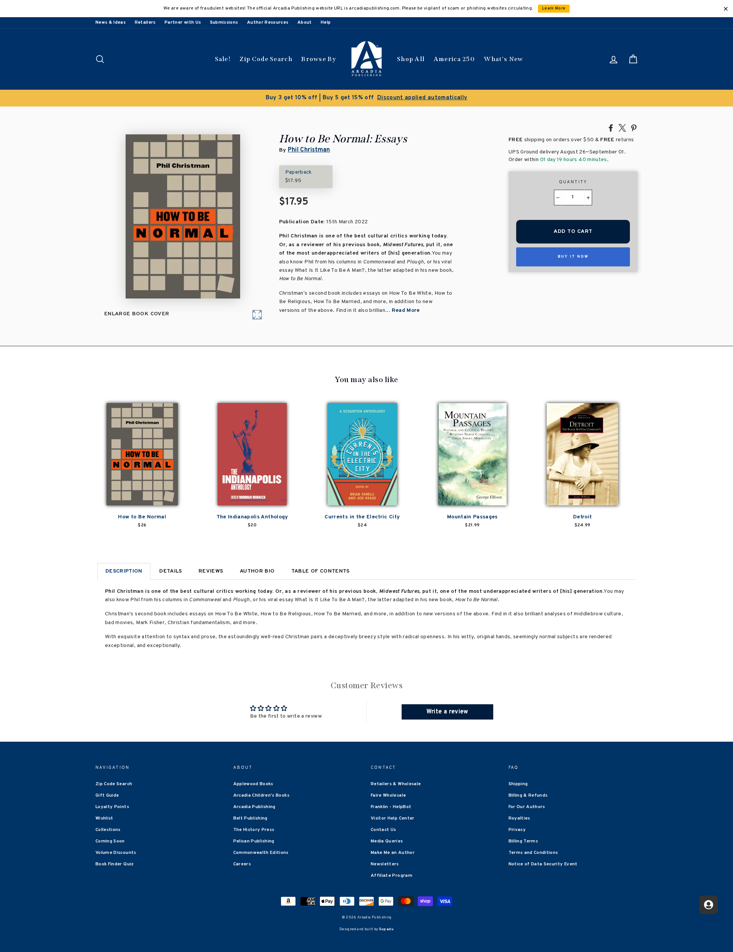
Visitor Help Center (393, 818)
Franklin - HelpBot (391, 807)
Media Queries (387, 841)
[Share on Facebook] (611, 127)
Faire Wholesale (388, 795)
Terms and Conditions (533, 853)
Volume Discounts (115, 853)
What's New (503, 59)
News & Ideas (110, 22)
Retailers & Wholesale (396, 784)
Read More (406, 310)
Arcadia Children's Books (261, 795)
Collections (108, 830)
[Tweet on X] (622, 127)
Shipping (518, 784)
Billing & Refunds (528, 795)
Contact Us (383, 830)
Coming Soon (110, 841)
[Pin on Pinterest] (634, 127)
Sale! (223, 59)
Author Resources (268, 22)
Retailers (145, 22)
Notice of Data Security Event (543, 864)
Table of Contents (320, 571)
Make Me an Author (393, 853)
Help (326, 22)
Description (123, 571)
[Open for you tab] (708, 905)
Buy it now (573, 256)
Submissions (224, 22)
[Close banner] (725, 8)
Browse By (318, 59)
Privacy (517, 830)
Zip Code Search (265, 59)
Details (170, 571)
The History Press (253, 830)
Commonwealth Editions (261, 853)
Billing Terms (523, 841)
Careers (242, 864)
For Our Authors (527, 807)
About (304, 22)
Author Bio (257, 571)
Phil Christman (309, 150)
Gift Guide (107, 795)
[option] (366, 98)
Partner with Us (183, 22)
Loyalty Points (112, 807)
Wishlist (104, 818)
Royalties (519, 818)
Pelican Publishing (253, 841)
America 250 (454, 59)
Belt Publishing (250, 818)
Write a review (447, 712)
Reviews (211, 571)
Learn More (554, 8)
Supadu (386, 929)
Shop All (411, 59)
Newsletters (385, 864)
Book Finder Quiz (114, 864)
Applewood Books (253, 784)
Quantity (573, 182)
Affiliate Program (391, 876)
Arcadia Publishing (254, 807)
